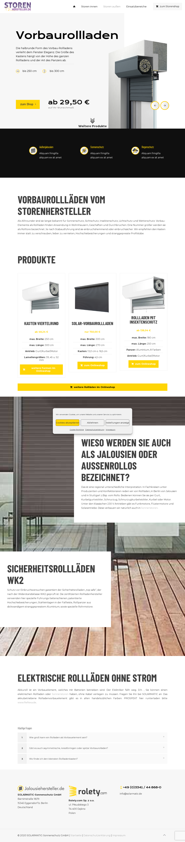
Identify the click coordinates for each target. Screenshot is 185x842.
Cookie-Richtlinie (77, 430)
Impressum (110, 430)
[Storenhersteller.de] (17, 6)
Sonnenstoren (149, 508)
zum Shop (27, 104)
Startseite (76, 835)
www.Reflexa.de (27, 702)
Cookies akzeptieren (67, 422)
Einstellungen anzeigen (117, 422)
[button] (92, 737)
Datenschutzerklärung (94, 430)
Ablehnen (92, 422)
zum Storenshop (169, 6)
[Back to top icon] (164, 835)
